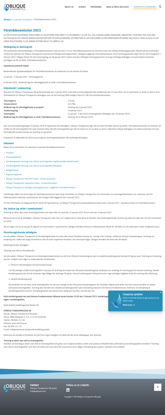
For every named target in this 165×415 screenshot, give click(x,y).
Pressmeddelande (13, 157)
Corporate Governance (145, 7)
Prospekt (10, 153)
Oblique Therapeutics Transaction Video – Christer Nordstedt (31, 183)
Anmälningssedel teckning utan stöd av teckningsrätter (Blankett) (34, 166)
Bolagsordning (12, 170)
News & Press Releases (117, 7)
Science (82, 7)
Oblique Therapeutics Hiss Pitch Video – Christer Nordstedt (30, 179)
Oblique (7, 20)
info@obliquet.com (38, 391)
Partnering (96, 7)
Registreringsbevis (14, 175)
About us (69, 7)
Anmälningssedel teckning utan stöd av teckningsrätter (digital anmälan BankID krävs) (42, 162)
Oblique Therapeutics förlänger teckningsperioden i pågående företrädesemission (40, 188)
